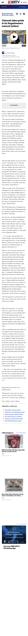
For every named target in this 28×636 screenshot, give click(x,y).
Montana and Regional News (8, 14)
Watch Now (23, 2)
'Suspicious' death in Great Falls (14, 418)
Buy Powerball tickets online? (13, 421)
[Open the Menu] (2, 2)
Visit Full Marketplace (21, 432)
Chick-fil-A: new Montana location (15, 412)
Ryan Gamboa (11, 53)
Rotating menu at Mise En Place (14, 414)
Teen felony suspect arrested (13, 410)
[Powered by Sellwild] (24, 524)
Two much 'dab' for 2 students (13, 416)
